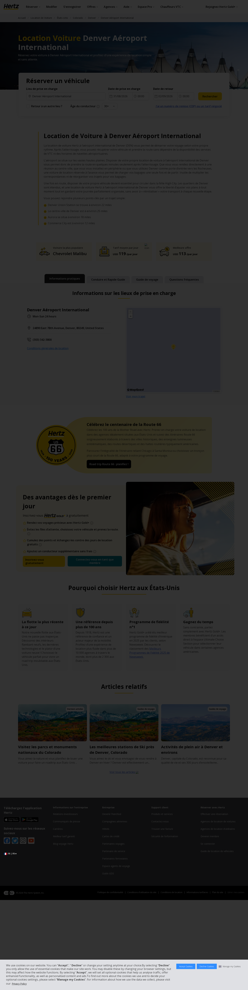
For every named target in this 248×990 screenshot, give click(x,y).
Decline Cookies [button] (207, 966)
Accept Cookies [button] (185, 966)
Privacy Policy (19, 983)
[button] (229, 966)
